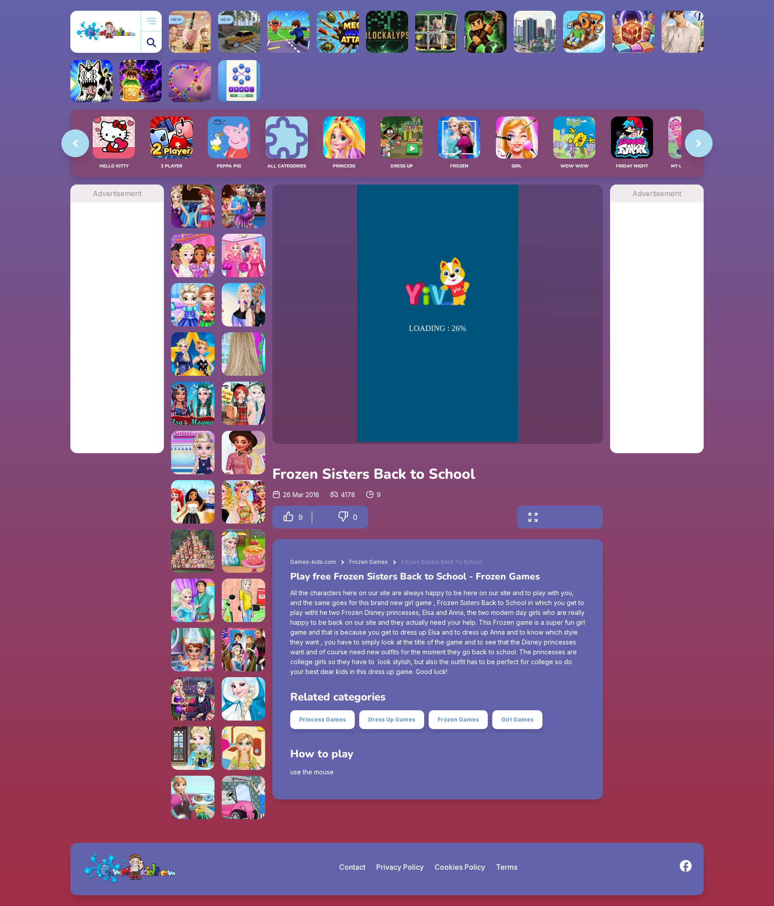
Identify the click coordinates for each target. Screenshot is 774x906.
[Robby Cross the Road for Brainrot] (288, 32)
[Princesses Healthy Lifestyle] (243, 304)
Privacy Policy (400, 867)
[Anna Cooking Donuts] (193, 797)
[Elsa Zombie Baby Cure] (193, 748)
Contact (352, 867)
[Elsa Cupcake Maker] (243, 551)
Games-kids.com (313, 561)
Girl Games (517, 719)
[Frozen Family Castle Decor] (243, 649)
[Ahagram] (239, 81)
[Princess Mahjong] (193, 551)
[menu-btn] (151, 21)
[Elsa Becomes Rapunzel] (193, 600)
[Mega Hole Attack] (338, 32)
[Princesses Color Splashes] (243, 502)
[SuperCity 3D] (535, 32)
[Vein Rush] (485, 32)
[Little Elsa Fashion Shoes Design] (193, 452)
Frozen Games (368, 561)
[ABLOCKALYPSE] (387, 32)
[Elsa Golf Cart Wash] (243, 797)
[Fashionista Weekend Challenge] (243, 452)
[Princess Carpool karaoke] (193, 255)
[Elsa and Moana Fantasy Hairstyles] (193, 403)
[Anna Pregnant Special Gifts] (243, 206)
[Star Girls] (193, 354)
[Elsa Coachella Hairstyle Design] (243, 354)
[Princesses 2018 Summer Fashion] (193, 502)
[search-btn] (151, 42)
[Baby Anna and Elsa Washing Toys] (193, 304)
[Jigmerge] (436, 32)
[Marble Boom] (190, 81)
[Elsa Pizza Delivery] (243, 600)
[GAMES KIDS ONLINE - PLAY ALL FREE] (105, 31)
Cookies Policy (459, 867)
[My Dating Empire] (683, 32)
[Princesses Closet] (193, 206)
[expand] (533, 517)
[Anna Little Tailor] (243, 748)
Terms (506, 867)
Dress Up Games (391, 719)
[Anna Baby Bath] (193, 649)
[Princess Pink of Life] (243, 255)
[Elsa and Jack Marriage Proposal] (193, 699)
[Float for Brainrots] (584, 32)
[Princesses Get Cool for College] (243, 403)
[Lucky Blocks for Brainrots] (141, 81)
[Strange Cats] (91, 81)
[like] (288, 517)
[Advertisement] (117, 336)
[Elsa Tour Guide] (243, 699)
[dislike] (343, 517)
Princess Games (322, 719)
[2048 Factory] (633, 32)
